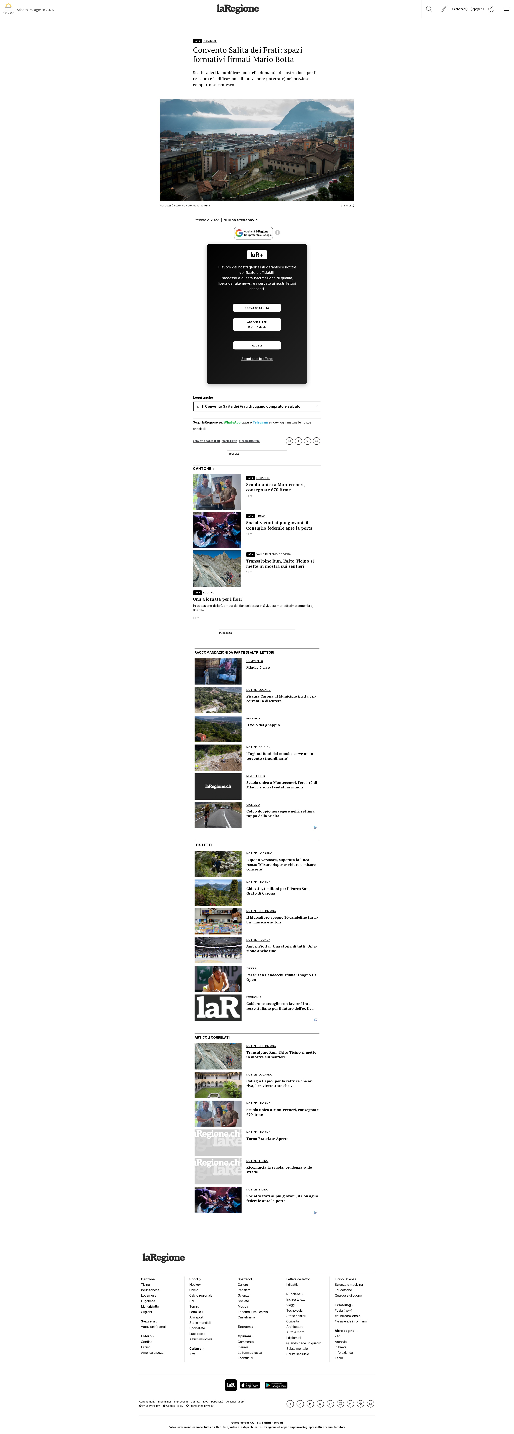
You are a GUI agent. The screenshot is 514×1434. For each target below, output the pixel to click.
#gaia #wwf (343, 1310)
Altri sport (196, 1317)
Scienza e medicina (349, 1285)
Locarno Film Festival (253, 1312)
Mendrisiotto (150, 1306)
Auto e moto (295, 1332)
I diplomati (293, 1338)
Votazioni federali (153, 1327)
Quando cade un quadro (303, 1343)
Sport (194, 1279)
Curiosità (292, 1321)
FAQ (205, 1401)
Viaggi (290, 1305)
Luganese (148, 1301)
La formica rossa (250, 1353)
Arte (192, 1354)
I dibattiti (292, 1285)
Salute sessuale (297, 1354)
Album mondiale (200, 1339)
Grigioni (146, 1312)
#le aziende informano (351, 1321)
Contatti (195, 1401)
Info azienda (344, 1353)
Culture (195, 1349)
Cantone (148, 1279)
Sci (191, 1301)
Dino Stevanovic (243, 220)
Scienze (244, 1295)
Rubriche (294, 1294)
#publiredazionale (347, 1316)
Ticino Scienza (345, 1279)
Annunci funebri (235, 1401)
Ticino (145, 1285)
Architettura (294, 1327)
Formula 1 (196, 1312)
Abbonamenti (147, 1401)
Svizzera (148, 1321)
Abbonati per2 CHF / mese (257, 324)
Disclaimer (164, 1401)
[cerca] (429, 9)
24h (338, 1336)
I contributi (245, 1358)
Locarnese (148, 1295)
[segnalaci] (444, 9)
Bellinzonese (150, 1290)
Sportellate (197, 1328)
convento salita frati (206, 441)
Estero (146, 1336)
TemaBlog (343, 1305)
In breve (341, 1347)
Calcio (193, 1290)
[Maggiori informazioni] (277, 233)
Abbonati (460, 9)
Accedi (257, 345)
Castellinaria (246, 1317)
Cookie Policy (174, 1405)
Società (243, 1301)
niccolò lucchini (249, 441)
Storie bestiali (296, 1316)
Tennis (194, 1306)
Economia (246, 1327)
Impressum (181, 1401)
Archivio (341, 1342)
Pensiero (244, 1290)
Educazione (343, 1290)
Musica (243, 1306)
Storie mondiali (200, 1323)
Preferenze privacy (201, 1405)
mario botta (229, 441)
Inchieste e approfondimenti (298, 1299)
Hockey (195, 1285)
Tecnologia (294, 1310)
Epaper (477, 9)
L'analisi (243, 1347)
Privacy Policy (151, 1405)
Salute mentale (297, 1349)
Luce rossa (197, 1334)
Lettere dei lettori (298, 1279)
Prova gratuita (257, 308)
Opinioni (245, 1336)
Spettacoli (245, 1279)
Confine (146, 1342)
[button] (290, 1404)
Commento (246, 1342)
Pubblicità (217, 1401)
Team (339, 1358)
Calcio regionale (200, 1295)
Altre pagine (345, 1331)
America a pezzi (152, 1353)
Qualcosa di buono (348, 1295)
